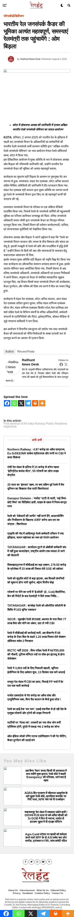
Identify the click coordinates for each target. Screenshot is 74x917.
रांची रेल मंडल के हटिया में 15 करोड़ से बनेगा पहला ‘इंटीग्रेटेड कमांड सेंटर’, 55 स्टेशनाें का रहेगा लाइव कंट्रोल (33, 471)
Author (9, 351)
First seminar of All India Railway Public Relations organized (35, 425)
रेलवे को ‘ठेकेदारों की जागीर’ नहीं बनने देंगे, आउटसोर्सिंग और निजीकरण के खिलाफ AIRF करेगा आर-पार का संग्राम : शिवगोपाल (35, 520)
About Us (13, 890)
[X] (21, 403)
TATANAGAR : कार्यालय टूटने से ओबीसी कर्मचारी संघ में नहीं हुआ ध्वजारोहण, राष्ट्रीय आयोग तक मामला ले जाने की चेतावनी (36, 551)
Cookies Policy (42, 893)
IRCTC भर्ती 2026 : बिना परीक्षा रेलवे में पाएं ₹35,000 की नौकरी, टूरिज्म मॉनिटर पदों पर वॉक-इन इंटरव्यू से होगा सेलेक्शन (36, 654)
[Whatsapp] (14, 403)
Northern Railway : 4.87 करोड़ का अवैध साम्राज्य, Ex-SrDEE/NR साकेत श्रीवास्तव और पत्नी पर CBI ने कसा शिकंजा (36, 453)
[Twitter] (66, 364)
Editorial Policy (58, 890)
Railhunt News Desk (30, 59)
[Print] (35, 403)
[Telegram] (28, 403)
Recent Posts (25, 351)
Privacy (17, 893)
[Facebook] (61, 364)
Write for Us (43, 890)
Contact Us (57, 893)
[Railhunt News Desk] (13, 373)
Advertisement (27, 890)
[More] (42, 403)
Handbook (27, 893)
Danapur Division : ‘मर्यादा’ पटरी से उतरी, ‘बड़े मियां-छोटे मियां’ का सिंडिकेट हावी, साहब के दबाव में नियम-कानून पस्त (37, 502)
